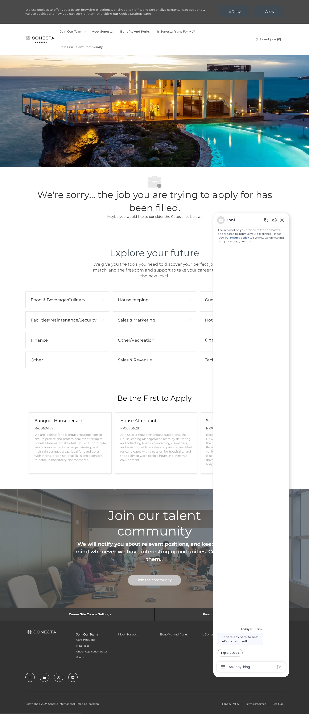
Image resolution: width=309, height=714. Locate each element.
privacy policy (239, 237)
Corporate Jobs (85, 639)
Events (80, 657)
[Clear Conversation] (266, 220)
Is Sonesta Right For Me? (176, 31)
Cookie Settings (131, 14)
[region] (251, 443)
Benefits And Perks (135, 31)
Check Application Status (92, 651)
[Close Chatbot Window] (282, 220)
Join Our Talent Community (81, 47)
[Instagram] (73, 677)
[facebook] (30, 677)
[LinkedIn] (44, 677)
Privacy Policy (230, 703)
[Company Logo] (40, 39)
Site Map (278, 703)
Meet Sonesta (102, 31)
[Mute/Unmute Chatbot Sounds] (274, 220)
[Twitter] (58, 677)
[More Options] (223, 666)
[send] (279, 666)
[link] (154, 580)
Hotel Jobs (82, 645)
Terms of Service (256, 703)
